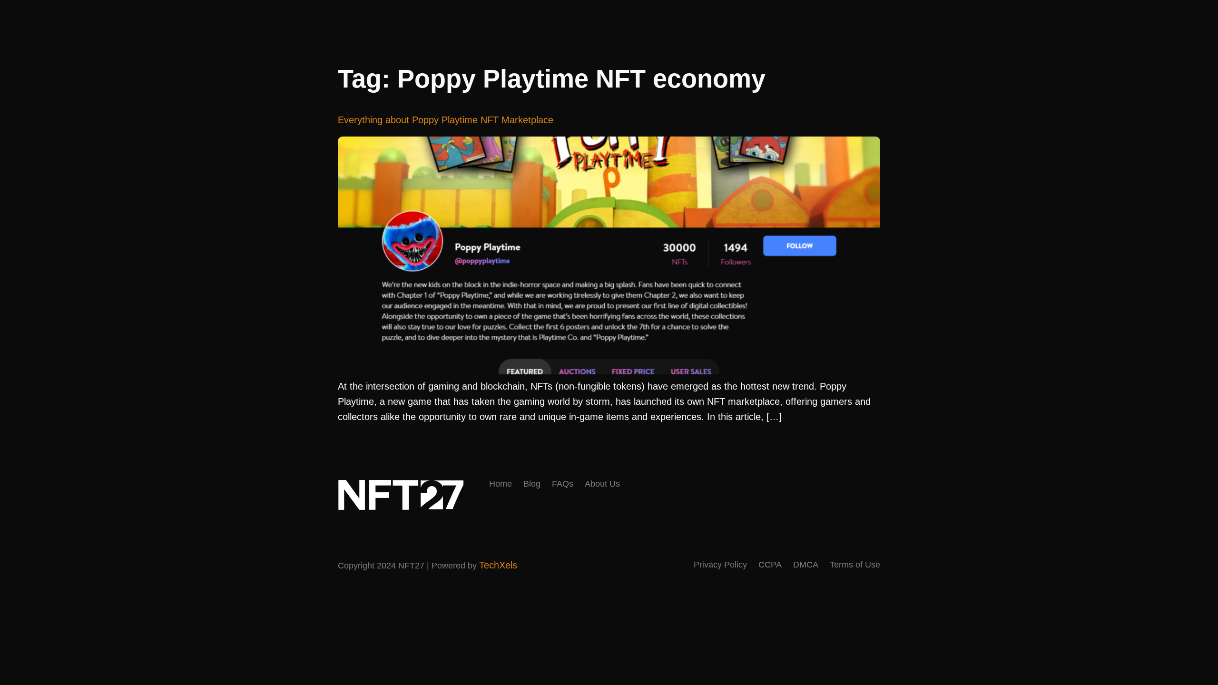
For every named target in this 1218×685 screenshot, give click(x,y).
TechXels (498, 565)
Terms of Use (855, 564)
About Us (602, 484)
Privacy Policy (720, 564)
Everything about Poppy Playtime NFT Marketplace (445, 120)
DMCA (805, 564)
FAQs (562, 484)
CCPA (770, 564)
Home (500, 484)
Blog (531, 484)
